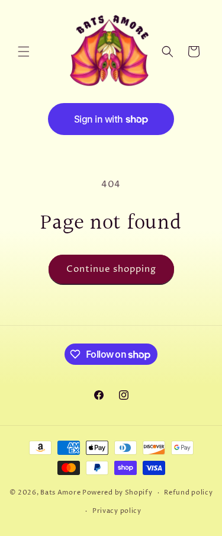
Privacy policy (116, 510)
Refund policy (188, 492)
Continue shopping (111, 269)
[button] (24, 51)
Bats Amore (60, 492)
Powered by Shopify (117, 492)
